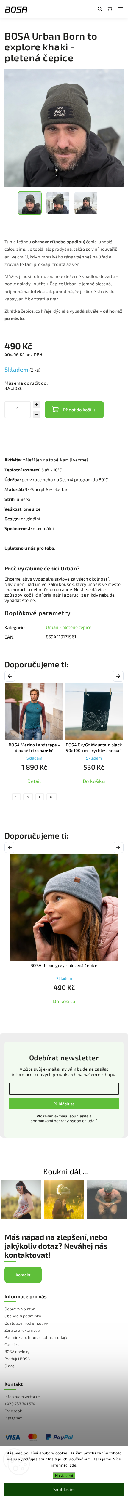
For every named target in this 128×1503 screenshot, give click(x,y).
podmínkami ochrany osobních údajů (64, 1120)
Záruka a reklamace (22, 1330)
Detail (34, 781)
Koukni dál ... (65, 1171)
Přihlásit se (64, 1103)
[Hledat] (99, 8)
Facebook (13, 1410)
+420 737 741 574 (19, 1403)
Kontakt (23, 1274)
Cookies (11, 1344)
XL (51, 797)
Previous (11, 676)
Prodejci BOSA (17, 1358)
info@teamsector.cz (22, 1396)
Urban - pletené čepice (68, 627)
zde (73, 1465)
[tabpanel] (34, 743)
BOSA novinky (16, 1351)
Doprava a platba (19, 1309)
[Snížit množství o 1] (36, 414)
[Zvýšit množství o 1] (36, 404)
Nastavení (64, 1475)
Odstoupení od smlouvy (26, 1323)
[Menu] (121, 9)
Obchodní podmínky (22, 1316)
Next (119, 676)
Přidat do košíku (79, 409)
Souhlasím (64, 1489)
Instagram (13, 1418)
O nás (9, 1365)
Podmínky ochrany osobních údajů (35, 1337)
